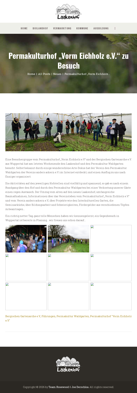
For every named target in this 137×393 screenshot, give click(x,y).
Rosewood (62, 387)
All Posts (44, 74)
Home (31, 74)
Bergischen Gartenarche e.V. (22, 316)
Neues (57, 74)
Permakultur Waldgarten (73, 316)
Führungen (48, 316)
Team (52, 387)
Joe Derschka (80, 387)
